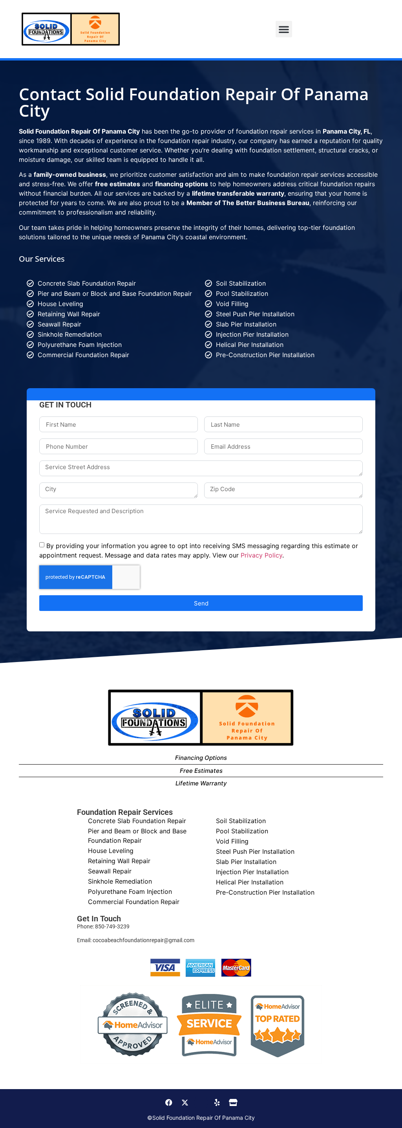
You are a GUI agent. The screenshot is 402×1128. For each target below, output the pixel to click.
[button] (284, 29)
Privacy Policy (261, 555)
